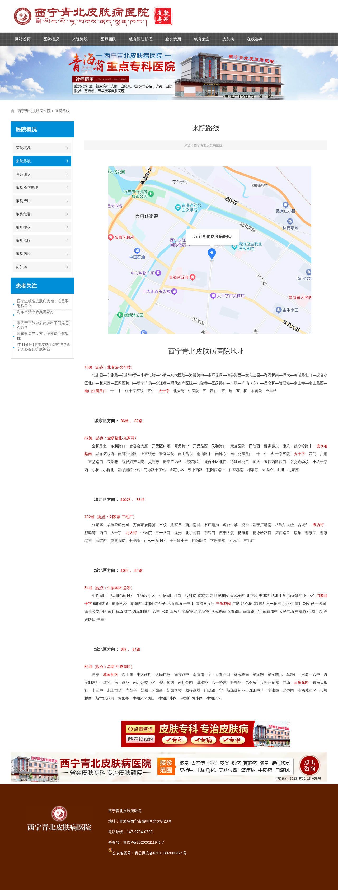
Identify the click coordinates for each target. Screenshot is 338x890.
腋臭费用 (173, 39)
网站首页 (23, 39)
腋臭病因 (23, 254)
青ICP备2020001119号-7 (143, 842)
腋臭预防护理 (141, 39)
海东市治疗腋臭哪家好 (35, 312)
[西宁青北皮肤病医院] (95, 5)
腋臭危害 (202, 39)
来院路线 (80, 39)
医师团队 (108, 39)
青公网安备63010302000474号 (160, 853)
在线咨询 (255, 39)
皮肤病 (228, 39)
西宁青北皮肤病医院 (34, 111)
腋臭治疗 (23, 240)
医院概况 (51, 39)
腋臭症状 (23, 227)
